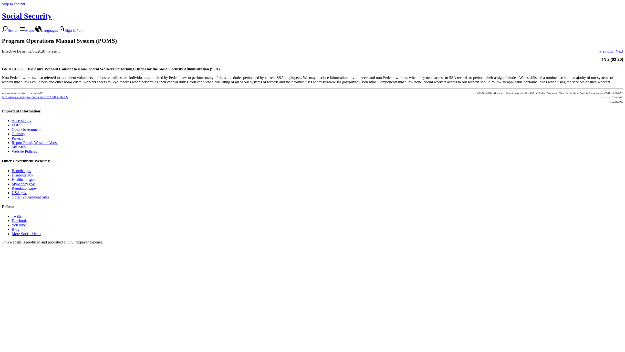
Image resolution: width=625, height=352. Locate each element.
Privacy (17, 138)
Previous (606, 51)
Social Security (27, 15)
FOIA (16, 125)
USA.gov (19, 193)
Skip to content (13, 4)
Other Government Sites (30, 197)
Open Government (26, 129)
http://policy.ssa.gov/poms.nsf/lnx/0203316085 (35, 97)
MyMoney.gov (23, 184)
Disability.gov (22, 175)
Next (619, 51)
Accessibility (21, 121)
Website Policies (24, 151)
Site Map (19, 147)
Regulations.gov (24, 188)
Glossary (18, 134)
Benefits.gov (21, 171)
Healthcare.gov (23, 179)
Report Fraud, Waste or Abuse (35, 143)
